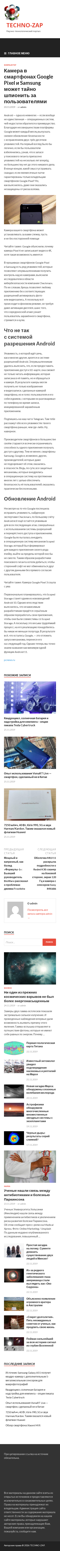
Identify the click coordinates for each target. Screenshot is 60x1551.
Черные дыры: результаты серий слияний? (38, 1136)
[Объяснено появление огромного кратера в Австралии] (14, 1309)
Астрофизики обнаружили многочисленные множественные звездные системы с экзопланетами (39, 1113)
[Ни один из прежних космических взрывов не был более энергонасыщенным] (30, 985)
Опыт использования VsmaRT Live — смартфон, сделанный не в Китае (27, 775)
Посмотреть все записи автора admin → (39, 913)
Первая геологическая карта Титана (40, 1044)
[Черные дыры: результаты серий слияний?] (14, 1144)
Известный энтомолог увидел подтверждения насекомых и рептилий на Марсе (41, 1067)
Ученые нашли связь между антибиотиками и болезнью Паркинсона (27, 1194)
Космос (8, 988)
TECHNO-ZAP (24, 25)
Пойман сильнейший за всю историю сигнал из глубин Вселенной (41, 1342)
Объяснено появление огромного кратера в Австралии (40, 1302)
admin (23, 107)
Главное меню (19, 53)
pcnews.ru (9, 659)
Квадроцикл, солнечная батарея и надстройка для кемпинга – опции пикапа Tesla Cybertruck (26, 721)
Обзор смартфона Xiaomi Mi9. (23, 1425)
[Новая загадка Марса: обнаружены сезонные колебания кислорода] (14, 1097)
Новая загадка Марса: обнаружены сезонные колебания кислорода (41, 1089)
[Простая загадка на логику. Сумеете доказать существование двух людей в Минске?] (14, 1256)
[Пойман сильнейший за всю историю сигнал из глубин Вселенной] (14, 1349)
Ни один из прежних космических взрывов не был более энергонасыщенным (29, 996)
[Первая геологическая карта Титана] (14, 1054)
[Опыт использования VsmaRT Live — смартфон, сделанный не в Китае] (30, 769)
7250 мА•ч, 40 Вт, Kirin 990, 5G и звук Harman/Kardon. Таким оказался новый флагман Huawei (29, 828)
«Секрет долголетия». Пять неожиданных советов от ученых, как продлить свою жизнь (41, 1321)
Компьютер (10, 65)
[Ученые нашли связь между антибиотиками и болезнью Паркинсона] (30, 1183)
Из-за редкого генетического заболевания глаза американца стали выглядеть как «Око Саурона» (38, 1278)
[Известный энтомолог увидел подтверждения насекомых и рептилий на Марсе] (14, 1072)
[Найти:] (30, 942)
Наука (7, 1186)
